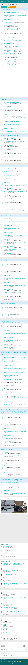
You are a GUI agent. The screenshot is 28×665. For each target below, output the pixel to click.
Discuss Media (7, 282)
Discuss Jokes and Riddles (10, 32)
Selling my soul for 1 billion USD (10, 64)
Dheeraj (20, 53)
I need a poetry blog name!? (9, 198)
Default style (4, 659)
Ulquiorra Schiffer (23, 59)
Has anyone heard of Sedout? (9, 178)
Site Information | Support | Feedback (12, 480)
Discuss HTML (7, 435)
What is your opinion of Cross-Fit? (10, 40)
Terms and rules (4, 661)
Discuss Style (7, 182)
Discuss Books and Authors (11, 168)
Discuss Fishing (8, 344)
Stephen (11, 405)
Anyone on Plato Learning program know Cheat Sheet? (14, 249)
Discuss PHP (7, 423)
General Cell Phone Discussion (11, 102)
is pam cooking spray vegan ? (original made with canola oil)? (15, 384)
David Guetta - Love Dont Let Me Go (11, 637)
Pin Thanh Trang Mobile (13, 29)
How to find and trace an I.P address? (11, 347)
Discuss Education (8, 246)
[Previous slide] (2, 507)
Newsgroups (7, 466)
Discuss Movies (8, 152)
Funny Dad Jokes (7, 35)
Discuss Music (7, 159)
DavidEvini (24, 40)
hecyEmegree (11, 118)
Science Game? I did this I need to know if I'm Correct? (14, 368)
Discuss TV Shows (8, 145)
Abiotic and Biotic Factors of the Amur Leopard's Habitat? (15, 242)
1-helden (5, 624)
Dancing (6, 395)
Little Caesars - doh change (9, 53)
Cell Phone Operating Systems (11, 121)
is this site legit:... (7, 425)
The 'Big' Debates (8, 289)
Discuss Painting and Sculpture (12, 175)
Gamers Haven (8, 365)
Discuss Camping (8, 337)
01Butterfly (5, 628)
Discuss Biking (7, 330)
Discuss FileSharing (6, 449)
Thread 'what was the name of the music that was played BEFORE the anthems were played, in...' (14, 569)
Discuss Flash (7, 441)
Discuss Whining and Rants (11, 19)
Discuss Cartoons (8, 138)
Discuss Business (8, 270)
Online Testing (7, 490)
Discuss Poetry (7, 195)
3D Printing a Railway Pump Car (10, 603)
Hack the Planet (6, 595)
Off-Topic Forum (8, 25)
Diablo (12, 299)
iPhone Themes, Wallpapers (9, 131)
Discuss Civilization (8, 232)
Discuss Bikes (7, 313)
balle (14, 16)
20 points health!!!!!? (8, 256)
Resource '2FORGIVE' (7, 546)
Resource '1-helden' (7, 550)
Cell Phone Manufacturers (10, 109)
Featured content (5, 544)
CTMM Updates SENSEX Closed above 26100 (12, 468)
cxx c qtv (5, 475)
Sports (5, 388)
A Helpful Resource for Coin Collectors (11, 46)
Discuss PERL (7, 428)
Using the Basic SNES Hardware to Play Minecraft (14, 611)
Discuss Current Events (10, 263)
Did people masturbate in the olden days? (12, 228)
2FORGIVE (5, 620)
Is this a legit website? (8, 438)
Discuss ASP (7, 416)
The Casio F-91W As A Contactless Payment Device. (13, 298)
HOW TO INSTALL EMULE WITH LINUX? (11, 462)
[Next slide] (25, 507)
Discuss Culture (8, 188)
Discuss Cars (7, 306)
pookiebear (18, 35)
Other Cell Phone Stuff (9, 128)
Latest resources (5, 618)
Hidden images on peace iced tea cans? (11, 375)
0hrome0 (5, 632)
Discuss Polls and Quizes (10, 37)
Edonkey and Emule (9, 459)
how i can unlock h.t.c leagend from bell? (11, 124)
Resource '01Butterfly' (8, 555)
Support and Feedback (9, 484)
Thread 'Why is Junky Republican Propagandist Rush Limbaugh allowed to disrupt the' (14, 584)
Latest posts (4, 591)
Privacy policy (10, 661)
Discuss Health (7, 253)
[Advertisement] (14, 82)
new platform (6, 487)
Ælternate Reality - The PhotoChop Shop (14, 372)
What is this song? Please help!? (10, 162)
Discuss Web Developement (9, 410)
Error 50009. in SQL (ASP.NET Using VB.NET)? (12, 418)
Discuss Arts (4, 166)
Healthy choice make (8, 272)
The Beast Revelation (8, 292)
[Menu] (1, 1)
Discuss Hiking (7, 325)
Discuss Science (8, 207)
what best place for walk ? (9, 328)
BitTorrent (6, 452)
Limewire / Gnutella (9, 473)
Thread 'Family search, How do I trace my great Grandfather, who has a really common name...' (13, 564)
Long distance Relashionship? (9, 59)
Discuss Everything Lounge (11, 12)
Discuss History (8, 225)
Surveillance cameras (8, 22)
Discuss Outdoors (6, 321)
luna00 (10, 267)
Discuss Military (8, 218)
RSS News (6, 295)
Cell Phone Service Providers (11, 115)
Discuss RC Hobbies (9, 401)
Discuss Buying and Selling (10, 61)
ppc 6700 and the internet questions (11, 112)
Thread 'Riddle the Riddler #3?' (9, 574)
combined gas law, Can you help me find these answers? (14, 278)
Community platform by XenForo (11, 663)
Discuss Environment (9, 239)
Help (15, 661)
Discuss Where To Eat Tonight (11, 50)
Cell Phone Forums (6, 99)
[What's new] (23, 1)
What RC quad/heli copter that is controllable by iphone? (15, 404)
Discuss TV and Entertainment (10, 135)
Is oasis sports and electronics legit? (11, 185)
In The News (4, 260)
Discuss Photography (9, 201)
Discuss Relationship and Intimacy (12, 56)
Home (18, 661)
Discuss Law (7, 275)
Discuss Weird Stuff (9, 43)
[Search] (26, 1)
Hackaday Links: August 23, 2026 (10, 607)
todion (20, 328)
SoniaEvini (25, 185)
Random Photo (5, 498)
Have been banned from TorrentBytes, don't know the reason (16, 455)
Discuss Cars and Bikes (8, 303)
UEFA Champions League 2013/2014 (11, 390)
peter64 (10, 106)
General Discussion (6, 10)
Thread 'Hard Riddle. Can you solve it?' (11, 579)
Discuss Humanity (6, 216)
